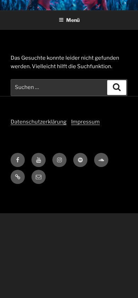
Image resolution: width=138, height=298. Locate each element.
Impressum (85, 122)
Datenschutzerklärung (39, 122)
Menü (73, 20)
